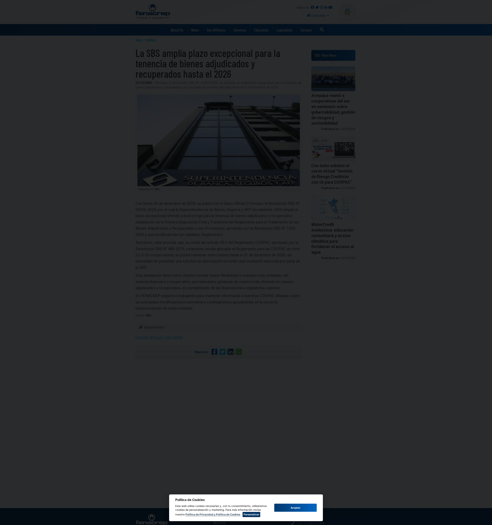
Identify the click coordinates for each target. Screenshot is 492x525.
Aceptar (295, 507)
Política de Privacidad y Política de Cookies (212, 514)
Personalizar (251, 514)
